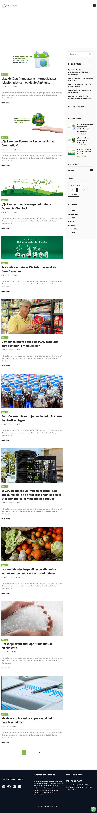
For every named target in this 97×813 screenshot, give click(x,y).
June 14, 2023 (81, 156)
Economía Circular (76, 185)
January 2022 (72, 229)
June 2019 (71, 232)
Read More (5, 102)
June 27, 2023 (81, 145)
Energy (72, 190)
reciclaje (82, 190)
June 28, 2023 (81, 133)
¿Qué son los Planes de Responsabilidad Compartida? (84, 140)
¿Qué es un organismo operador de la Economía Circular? (84, 152)
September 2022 (73, 214)
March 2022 (71, 225)
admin (15, 86)
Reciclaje (4, 74)
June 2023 (71, 210)
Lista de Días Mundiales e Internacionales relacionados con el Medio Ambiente (79, 72)
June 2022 (71, 218)
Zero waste (74, 194)
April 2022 (71, 221)
